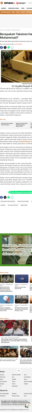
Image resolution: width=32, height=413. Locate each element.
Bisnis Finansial (28, 381)
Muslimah (29, 12)
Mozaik (23, 12)
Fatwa (17, 12)
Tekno (13, 381)
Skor (25, 374)
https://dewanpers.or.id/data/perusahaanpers (13, 404)
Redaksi (14, 393)
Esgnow (2, 383)
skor (22, 8)
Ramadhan (15, 386)
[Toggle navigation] (1, 3)
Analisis (14, 379)
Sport (25, 379)
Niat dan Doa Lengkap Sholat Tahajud (7, 124)
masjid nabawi (24, 205)
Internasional (3, 381)
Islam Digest (7, 30)
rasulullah (3, 205)
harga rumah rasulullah (23, 201)
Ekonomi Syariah (13, 8)
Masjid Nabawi (25, 141)
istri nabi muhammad (13, 205)
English (26, 383)
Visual (13, 383)
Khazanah (2, 377)
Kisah (13, 12)
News (1, 379)
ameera (3, 8)
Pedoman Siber (28, 393)
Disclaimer (2, 395)
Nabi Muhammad (5, 12)
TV (1, 386)
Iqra (13, 377)
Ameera (2, 374)
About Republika (4, 393)
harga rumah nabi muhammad (8, 201)
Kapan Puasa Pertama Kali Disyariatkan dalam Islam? (22, 125)
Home (1, 30)
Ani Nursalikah (18, 44)
